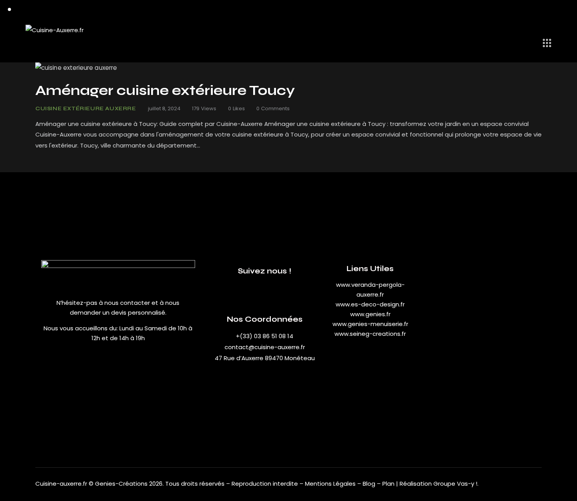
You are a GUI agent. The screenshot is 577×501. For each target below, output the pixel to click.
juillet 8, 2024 (164, 108)
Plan (388, 483)
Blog (370, 483)
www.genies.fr (370, 314)
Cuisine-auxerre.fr (61, 483)
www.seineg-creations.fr (370, 334)
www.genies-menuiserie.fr (370, 324)
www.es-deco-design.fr (370, 304)
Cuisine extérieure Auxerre (85, 109)
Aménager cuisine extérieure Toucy (165, 90)
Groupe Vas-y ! (455, 483)
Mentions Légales (330, 483)
